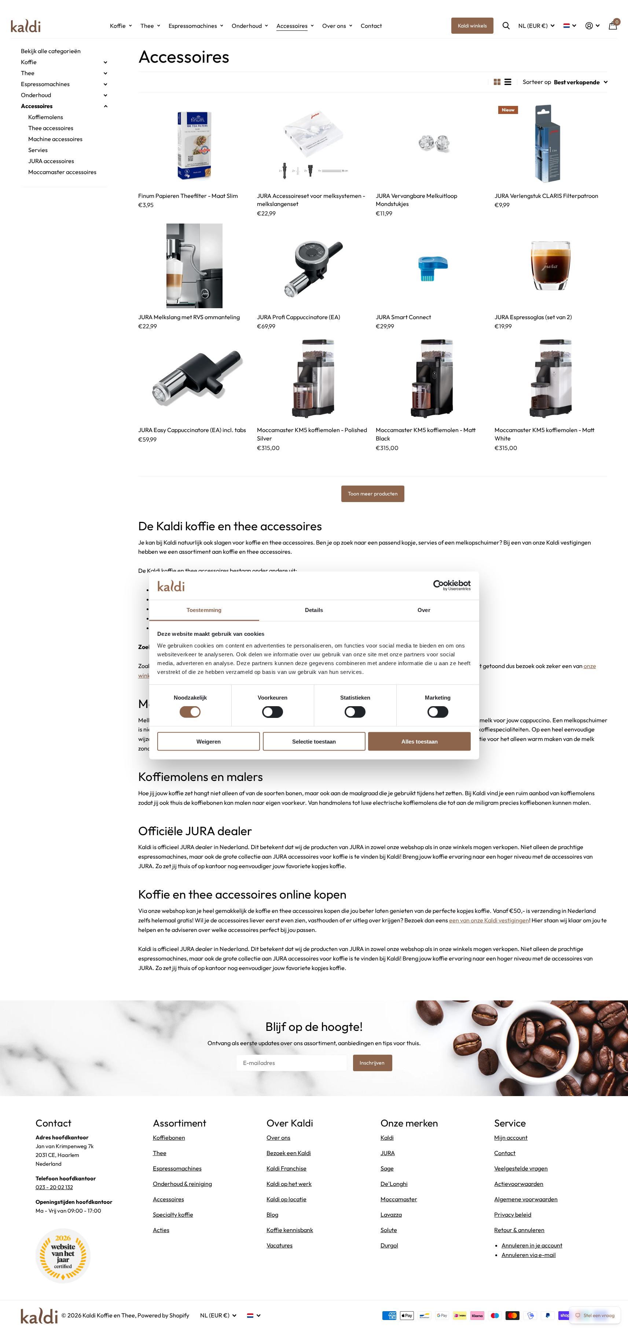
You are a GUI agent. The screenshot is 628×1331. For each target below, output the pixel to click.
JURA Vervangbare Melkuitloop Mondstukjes (416, 200)
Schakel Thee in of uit (105, 73)
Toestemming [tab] (204, 609)
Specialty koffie (173, 1214)
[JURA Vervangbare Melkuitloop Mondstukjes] (432, 144)
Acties (161, 1230)
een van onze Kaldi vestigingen (489, 920)
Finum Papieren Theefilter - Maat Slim (188, 195)
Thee (147, 25)
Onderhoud (247, 25)
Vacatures (280, 1245)
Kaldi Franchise (286, 1168)
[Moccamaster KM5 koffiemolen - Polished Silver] (313, 378)
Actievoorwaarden (518, 1183)
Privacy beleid (512, 1214)
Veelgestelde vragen (521, 1168)
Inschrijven (373, 1062)
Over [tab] (424, 609)
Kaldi (387, 1137)
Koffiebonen (169, 1137)
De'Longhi (394, 1183)
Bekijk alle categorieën (51, 51)
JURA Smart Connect (403, 317)
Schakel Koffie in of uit (105, 62)
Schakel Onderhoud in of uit (105, 95)
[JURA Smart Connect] (432, 266)
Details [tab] (314, 609)
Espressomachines (193, 25)
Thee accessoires (50, 128)
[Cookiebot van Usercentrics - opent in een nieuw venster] (439, 585)
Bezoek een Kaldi (289, 1153)
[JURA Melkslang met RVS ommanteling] (194, 266)
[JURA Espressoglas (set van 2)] (551, 266)
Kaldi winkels (472, 25)
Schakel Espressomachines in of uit (105, 84)
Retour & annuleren (519, 1230)
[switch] (272, 712)
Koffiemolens (45, 117)
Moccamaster (399, 1199)
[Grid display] (497, 82)
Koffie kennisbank (290, 1230)
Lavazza (391, 1214)
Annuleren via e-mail (529, 1254)
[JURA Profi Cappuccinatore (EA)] (313, 266)
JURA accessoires (51, 161)
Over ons (334, 25)
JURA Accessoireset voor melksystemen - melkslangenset (311, 200)
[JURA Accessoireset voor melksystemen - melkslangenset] (313, 144)
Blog (272, 1214)
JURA (388, 1153)
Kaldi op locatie (286, 1199)
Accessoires (292, 25)
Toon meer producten (373, 493)
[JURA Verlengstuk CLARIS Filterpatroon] (551, 144)
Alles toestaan (419, 741)
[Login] (592, 26)
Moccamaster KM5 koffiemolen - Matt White (545, 434)
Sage (387, 1168)
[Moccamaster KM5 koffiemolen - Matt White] (551, 378)
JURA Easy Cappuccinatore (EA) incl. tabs (192, 430)
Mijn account (511, 1137)
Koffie (118, 25)
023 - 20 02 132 (54, 1187)
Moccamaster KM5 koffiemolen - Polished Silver (312, 434)
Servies (38, 150)
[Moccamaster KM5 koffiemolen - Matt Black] (432, 378)
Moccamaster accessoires (62, 172)
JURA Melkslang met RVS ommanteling (189, 317)
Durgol (389, 1245)
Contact (371, 25)
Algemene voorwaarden (526, 1199)
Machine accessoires (55, 139)
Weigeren (209, 741)
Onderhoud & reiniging (182, 1183)
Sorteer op (537, 81)
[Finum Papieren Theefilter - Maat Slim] (194, 144)
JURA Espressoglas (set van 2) (533, 317)
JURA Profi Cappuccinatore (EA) (298, 317)
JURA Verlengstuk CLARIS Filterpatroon (546, 195)
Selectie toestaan (314, 741)
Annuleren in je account (532, 1245)
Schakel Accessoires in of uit (105, 106)
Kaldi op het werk (289, 1183)
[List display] (507, 82)
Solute (389, 1230)
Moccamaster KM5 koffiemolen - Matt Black (426, 434)
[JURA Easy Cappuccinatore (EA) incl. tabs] (194, 378)
